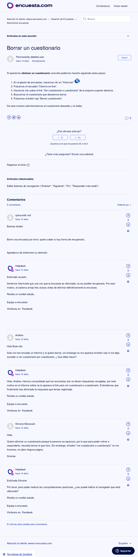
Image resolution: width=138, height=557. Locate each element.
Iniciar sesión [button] (121, 6)
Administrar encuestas (18, 22)
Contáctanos (103, 6)
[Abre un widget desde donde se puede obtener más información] (123, 551)
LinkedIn (19, 117)
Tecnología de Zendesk (19, 554)
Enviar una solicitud (82, 154)
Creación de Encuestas (62, 19)
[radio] (60, 137)
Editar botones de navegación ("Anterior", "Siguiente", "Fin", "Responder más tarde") (52, 186)
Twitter (14, 117)
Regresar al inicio (16, 164)
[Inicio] (29, 7)
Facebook (9, 117)
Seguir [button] (125, 57)
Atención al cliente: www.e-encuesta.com (27, 19)
